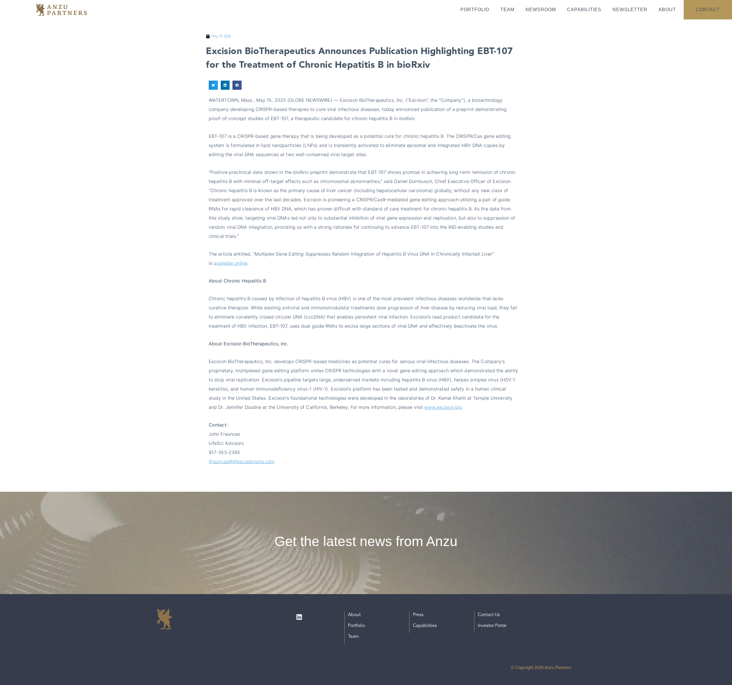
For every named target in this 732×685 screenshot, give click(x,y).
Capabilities (584, 9)
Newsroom (541, 9)
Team (507, 9)
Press (418, 614)
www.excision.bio (443, 407)
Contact (708, 9)
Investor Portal (492, 625)
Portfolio (474, 9)
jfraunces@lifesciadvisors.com (241, 461)
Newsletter (629, 9)
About (667, 9)
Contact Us (489, 614)
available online (230, 263)
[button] (213, 85)
